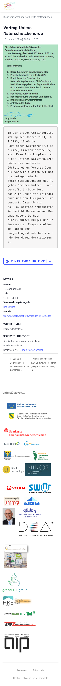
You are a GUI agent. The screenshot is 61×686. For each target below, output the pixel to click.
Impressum (22, 670)
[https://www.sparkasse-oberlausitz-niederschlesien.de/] (26, 433)
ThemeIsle (42, 678)
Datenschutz (38, 670)
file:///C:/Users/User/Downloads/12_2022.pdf (27, 316)
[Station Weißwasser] (10, 6)
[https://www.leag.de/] (14, 444)
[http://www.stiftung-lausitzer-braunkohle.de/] (31, 444)
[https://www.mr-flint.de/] (27, 614)
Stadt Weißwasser (20, 456)
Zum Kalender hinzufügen (28, 261)
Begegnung (9, 307)
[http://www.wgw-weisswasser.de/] (31, 502)
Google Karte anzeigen (32, 350)
